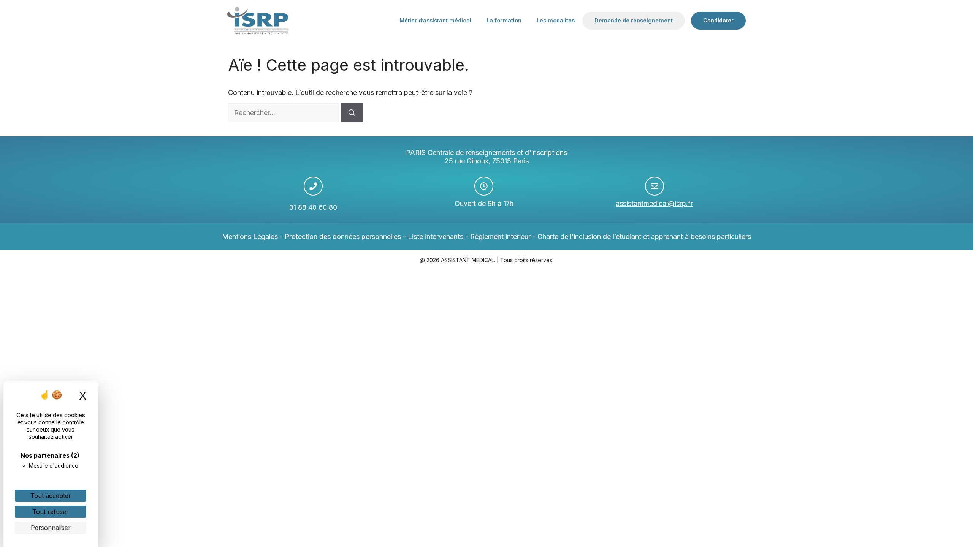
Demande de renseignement (633, 20)
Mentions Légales (250, 236)
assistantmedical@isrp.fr (654, 203)
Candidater (718, 20)
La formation (503, 20)
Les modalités (556, 20)
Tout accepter (50, 496)
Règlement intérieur (500, 236)
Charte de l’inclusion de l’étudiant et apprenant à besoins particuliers (644, 236)
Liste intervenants (435, 236)
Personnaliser (51, 527)
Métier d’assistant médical (435, 20)
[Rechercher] (352, 112)
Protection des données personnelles (343, 236)
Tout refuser (50, 511)
